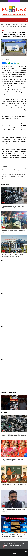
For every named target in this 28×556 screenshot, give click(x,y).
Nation (8, 543)
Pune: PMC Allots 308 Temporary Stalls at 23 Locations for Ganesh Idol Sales (12, 460)
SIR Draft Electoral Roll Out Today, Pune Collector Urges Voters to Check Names (13, 510)
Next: (13, 175)
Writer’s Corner (21, 543)
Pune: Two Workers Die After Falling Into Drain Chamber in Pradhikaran (13, 231)
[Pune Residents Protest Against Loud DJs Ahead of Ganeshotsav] (14, 402)
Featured (11, 545)
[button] (2, 20)
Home (3, 543)
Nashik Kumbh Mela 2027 (14, 1)
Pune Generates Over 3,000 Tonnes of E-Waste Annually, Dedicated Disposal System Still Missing (14, 434)
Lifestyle (6, 545)
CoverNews (20, 551)
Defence (13, 543)
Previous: (14, 168)
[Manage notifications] (4, 546)
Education (5, 480)
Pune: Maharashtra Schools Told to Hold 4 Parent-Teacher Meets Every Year (14, 485)
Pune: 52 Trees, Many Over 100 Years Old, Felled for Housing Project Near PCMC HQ (13, 255)
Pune (4, 430)
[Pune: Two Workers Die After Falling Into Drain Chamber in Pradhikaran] (14, 220)
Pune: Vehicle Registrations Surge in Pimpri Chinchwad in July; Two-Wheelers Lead (13, 207)
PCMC (4, 30)
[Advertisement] (14, 277)
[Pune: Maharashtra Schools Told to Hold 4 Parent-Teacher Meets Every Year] (14, 474)
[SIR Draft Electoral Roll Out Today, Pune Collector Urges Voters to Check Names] (14, 499)
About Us (4, 547)
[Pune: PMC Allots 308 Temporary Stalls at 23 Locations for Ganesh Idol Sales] (14, 448)
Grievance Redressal (21, 547)
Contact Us (11, 547)
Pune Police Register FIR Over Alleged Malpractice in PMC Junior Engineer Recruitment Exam (14, 535)
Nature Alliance (19, 545)
